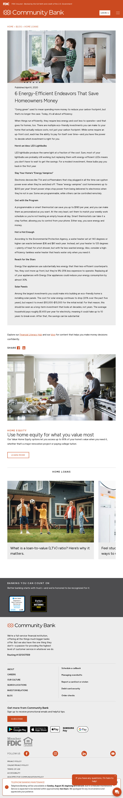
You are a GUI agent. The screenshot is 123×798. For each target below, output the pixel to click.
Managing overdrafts (72, 675)
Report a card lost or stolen (75, 682)
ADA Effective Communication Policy (25, 777)
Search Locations (17, 685)
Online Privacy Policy (17, 765)
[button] (18, 347)
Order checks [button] (68, 695)
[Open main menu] (118, 13)
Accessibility (13, 773)
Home (10, 27)
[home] (33, 13)
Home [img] (31, 626)
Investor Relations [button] (17, 690)
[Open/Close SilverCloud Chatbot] (117, 792)
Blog (19, 27)
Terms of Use (13, 769)
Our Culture (13, 680)
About (10, 669)
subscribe (17, 719)
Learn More (18, 455)
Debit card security (71, 688)
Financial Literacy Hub (31, 334)
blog (53, 334)
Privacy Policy (14, 761)
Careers (11, 674)
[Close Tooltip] (115, 775)
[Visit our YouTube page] (113, 753)
